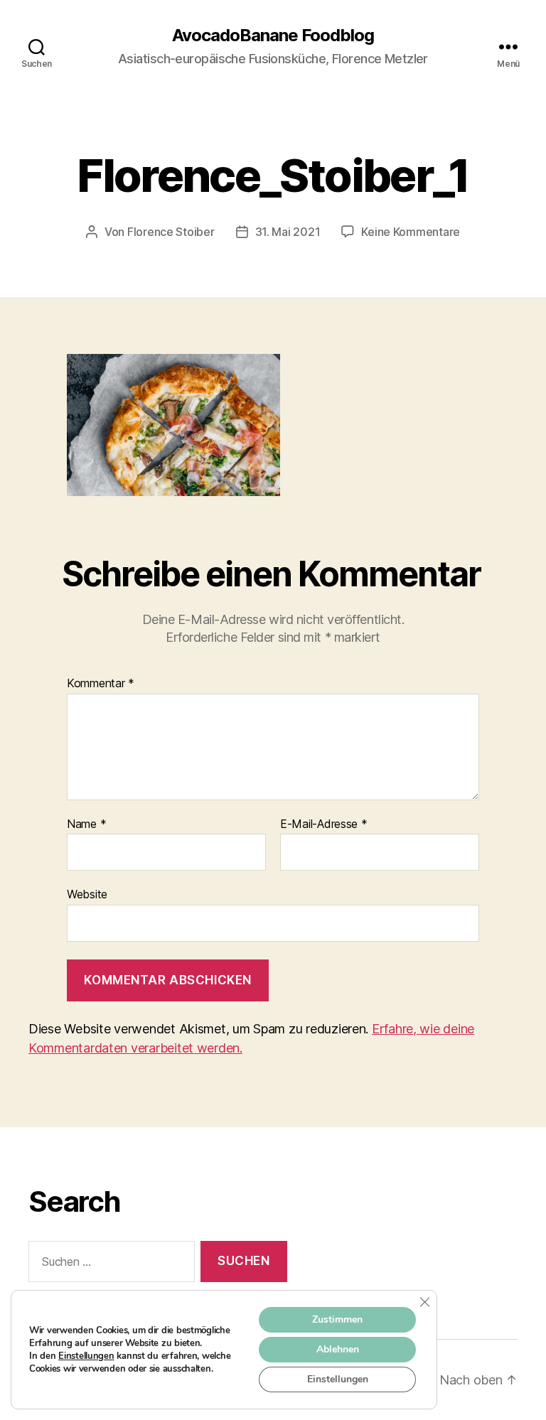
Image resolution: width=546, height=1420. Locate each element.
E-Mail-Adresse (324, 824)
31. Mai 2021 (288, 232)
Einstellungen (86, 1356)
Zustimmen (337, 1319)
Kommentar (100, 683)
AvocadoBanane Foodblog (273, 35)
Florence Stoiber (171, 232)
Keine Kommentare (410, 232)
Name (86, 824)
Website (87, 894)
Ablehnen (337, 1349)
